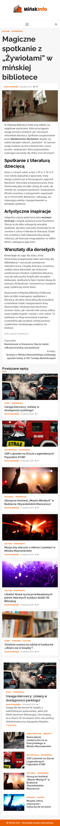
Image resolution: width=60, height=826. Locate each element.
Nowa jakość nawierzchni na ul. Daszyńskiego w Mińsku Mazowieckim (14, 740)
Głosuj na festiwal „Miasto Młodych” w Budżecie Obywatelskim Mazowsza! (30, 480)
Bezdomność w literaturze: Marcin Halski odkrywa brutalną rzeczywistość (26, 344)
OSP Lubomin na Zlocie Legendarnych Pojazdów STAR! (30, 433)
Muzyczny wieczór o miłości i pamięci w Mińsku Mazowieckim (30, 527)
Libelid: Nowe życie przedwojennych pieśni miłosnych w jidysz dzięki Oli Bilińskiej (30, 574)
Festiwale (9, 497)
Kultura (6, 31)
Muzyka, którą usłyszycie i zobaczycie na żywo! (14, 802)
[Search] (56, 24)
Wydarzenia (17, 31)
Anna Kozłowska (11, 87)
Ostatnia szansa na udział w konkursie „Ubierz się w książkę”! (30, 624)
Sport (7, 403)
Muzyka (40, 797)
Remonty (47, 734)
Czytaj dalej (11, 725)
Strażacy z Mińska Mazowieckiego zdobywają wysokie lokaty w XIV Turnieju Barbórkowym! (31, 354)
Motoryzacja (10, 450)
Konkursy (17, 641)
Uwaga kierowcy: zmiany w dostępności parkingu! (30, 387)
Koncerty (31, 797)
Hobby (7, 641)
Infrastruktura (34, 734)
